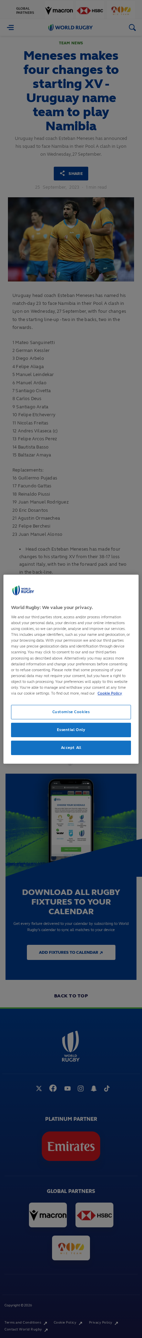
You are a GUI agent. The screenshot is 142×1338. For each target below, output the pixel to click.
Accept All (71, 747)
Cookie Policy (110, 693)
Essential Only (71, 729)
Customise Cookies (71, 711)
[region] (70, 668)
